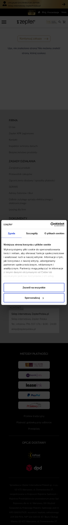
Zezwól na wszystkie (34, 287)
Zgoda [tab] (11, 233)
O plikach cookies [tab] (54, 233)
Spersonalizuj (32, 297)
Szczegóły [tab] (32, 233)
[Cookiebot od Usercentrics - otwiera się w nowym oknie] (50, 225)
